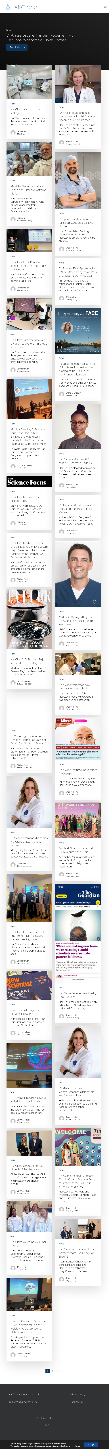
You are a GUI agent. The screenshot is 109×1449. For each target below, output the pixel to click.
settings (77, 1446)
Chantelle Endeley (73, 393)
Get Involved (43, 1418)
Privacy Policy (77, 1394)
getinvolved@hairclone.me (23, 1401)
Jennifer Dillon (23, 131)
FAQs (48, 1425)
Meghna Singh (23, 1267)
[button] (105, 6)
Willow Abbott (23, 218)
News (13, 104)
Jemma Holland (23, 681)
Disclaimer (77, 1401)
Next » (59, 1371)
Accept (91, 1445)
